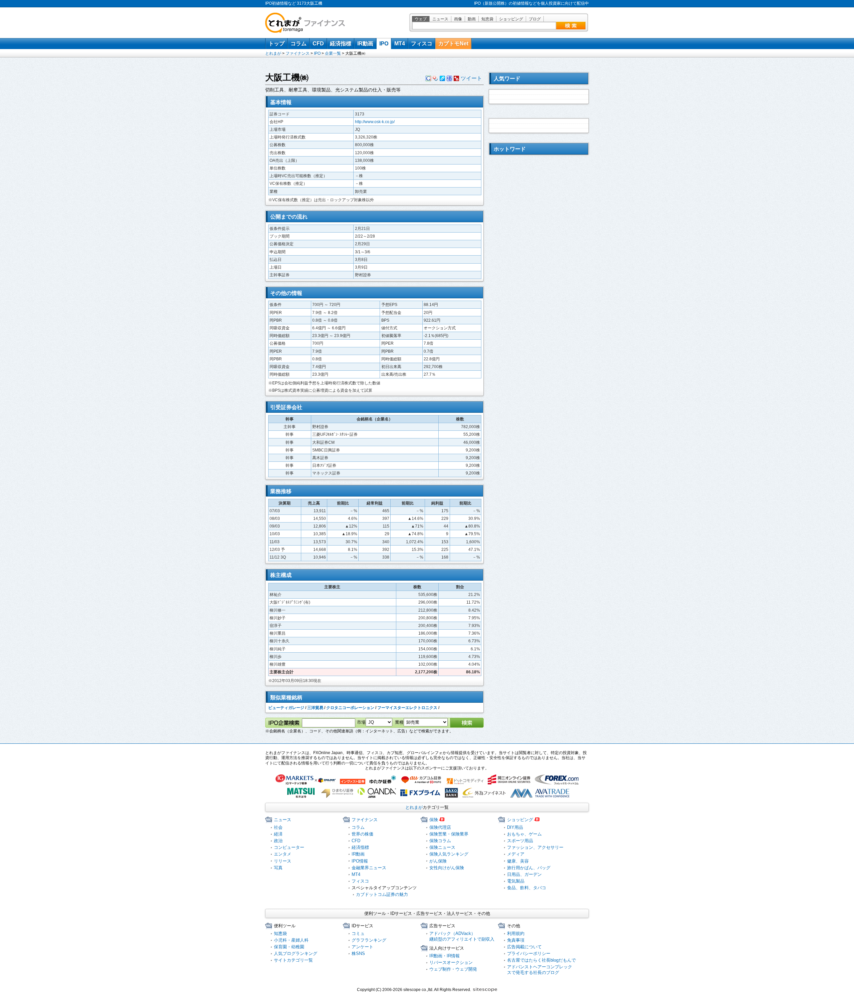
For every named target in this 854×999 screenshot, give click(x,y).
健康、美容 (518, 861)
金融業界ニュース (369, 867)
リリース (282, 861)
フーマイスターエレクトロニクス (407, 707)
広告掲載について (524, 946)
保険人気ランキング (448, 854)
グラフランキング (369, 940)
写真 (278, 867)
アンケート (362, 946)
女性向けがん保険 (446, 867)
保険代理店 (440, 827)
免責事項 (515, 940)
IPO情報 (360, 861)
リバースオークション (451, 962)
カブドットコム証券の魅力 (382, 894)
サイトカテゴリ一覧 (293, 960)
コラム (299, 43)
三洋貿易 (315, 707)
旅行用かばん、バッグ (528, 867)
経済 (278, 834)
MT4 (399, 43)
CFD (318, 43)
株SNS (358, 953)
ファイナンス (298, 53)
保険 (433, 819)
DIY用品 (515, 827)
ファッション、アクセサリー (535, 847)
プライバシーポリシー (528, 953)
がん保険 (438, 861)
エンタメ (282, 854)
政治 (278, 840)
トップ (277, 43)
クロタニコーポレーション (350, 707)
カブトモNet (453, 43)
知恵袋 (487, 19)
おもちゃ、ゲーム (524, 834)
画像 (458, 19)
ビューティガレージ (286, 707)
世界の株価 (362, 834)
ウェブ (421, 19)
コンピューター (289, 847)
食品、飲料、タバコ (526, 887)
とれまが (273, 53)
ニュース (440, 19)
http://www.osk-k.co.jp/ (375, 121)
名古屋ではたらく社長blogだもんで (541, 960)
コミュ (358, 933)
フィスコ (421, 43)
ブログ (535, 19)
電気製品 (515, 881)
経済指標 (340, 43)
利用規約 (515, 933)
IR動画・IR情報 (444, 955)
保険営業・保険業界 (448, 834)
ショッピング (511, 19)
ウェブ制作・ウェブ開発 (453, 969)
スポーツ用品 (520, 840)
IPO (383, 43)
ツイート (471, 78)
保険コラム (440, 840)
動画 (472, 19)
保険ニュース (442, 847)
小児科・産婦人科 (291, 940)
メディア (515, 854)
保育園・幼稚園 (289, 946)
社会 (278, 827)
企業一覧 (333, 53)
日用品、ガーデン (524, 874)
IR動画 (365, 43)
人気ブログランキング (295, 953)
